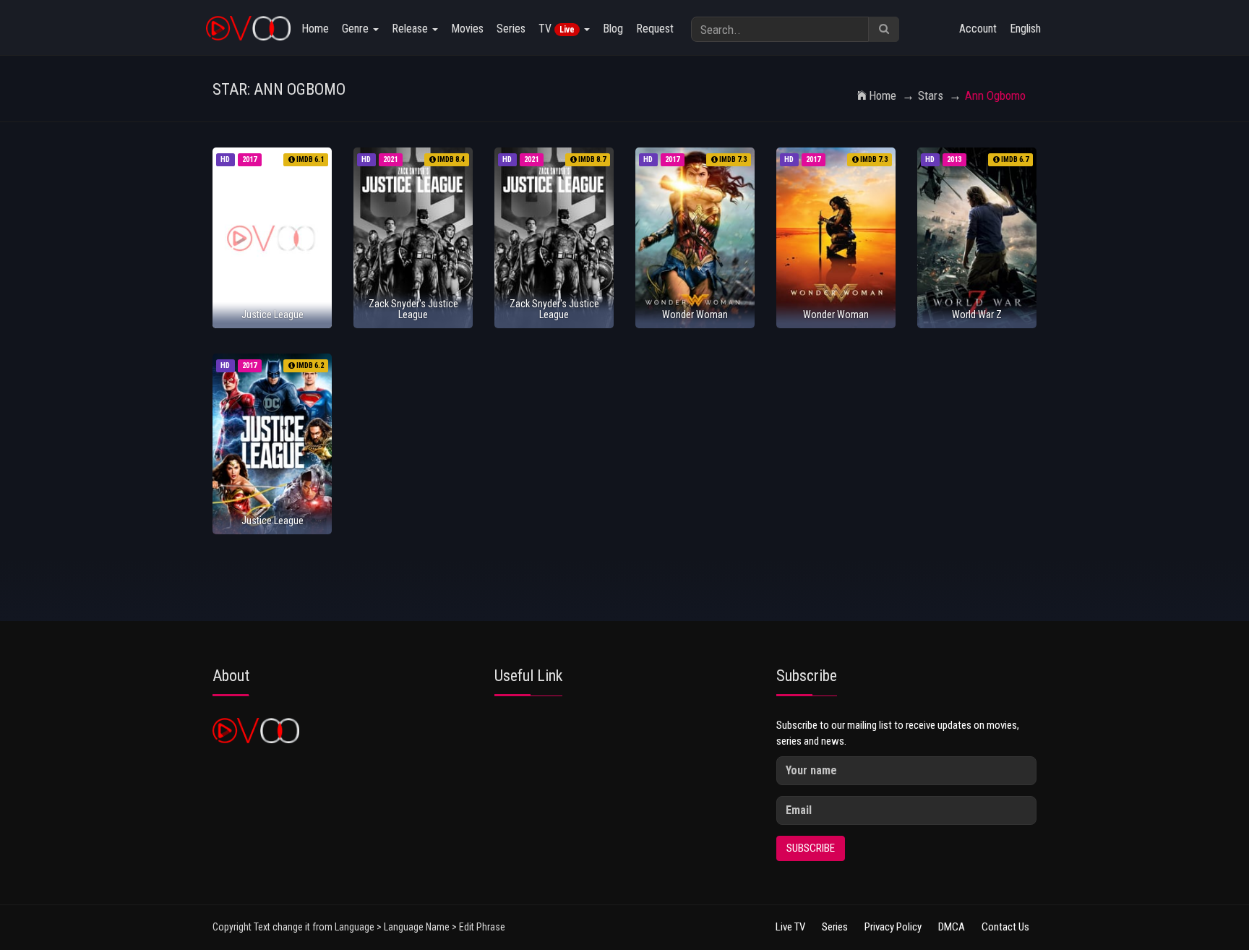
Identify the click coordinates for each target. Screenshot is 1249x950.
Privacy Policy (893, 926)
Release (411, 28)
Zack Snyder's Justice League (413, 309)
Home (315, 28)
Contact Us (1005, 926)
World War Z (977, 314)
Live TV (790, 926)
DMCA (951, 926)
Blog (613, 28)
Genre (357, 28)
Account (978, 28)
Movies (467, 28)
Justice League (272, 314)
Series (511, 28)
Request (655, 28)
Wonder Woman (695, 314)
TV (556, 28)
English (1025, 28)
